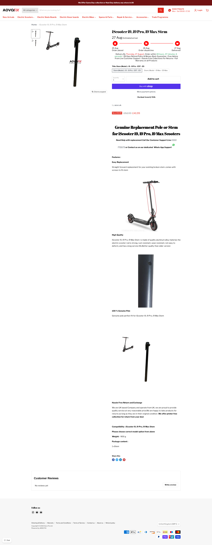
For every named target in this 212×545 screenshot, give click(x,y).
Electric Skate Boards (47, 17)
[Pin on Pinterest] (124, 459)
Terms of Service (79, 523)
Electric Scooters (25, 17)
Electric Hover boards (69, 17)
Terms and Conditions (63, 523)
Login (200, 10)
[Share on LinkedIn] (120, 459)
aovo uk (118, 105)
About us (100, 523)
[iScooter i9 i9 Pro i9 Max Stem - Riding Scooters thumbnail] (35, 33)
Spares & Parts (106, 17)
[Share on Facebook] (113, 459)
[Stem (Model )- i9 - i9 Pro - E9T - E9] (127, 73)
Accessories (142, 17)
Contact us (91, 523)
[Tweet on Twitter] (117, 459)
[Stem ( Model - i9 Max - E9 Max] (156, 73)
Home (34, 25)
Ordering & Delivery (38, 523)
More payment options (146, 92)
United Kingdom (168, 524)
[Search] (161, 10)
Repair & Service (124, 17)
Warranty (50, 523)
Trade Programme (160, 17)
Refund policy (110, 523)
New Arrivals (8, 17)
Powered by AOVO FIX (38, 528)
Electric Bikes (88, 17)
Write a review (170, 485)
